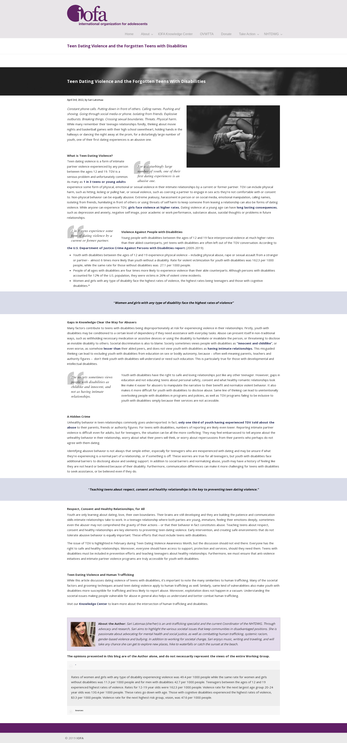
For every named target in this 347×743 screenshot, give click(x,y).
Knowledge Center (93, 604)
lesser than (112, 348)
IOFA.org (107, 13)
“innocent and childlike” (254, 343)
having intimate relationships (230, 348)
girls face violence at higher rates (153, 207)
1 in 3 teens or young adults (105, 182)
